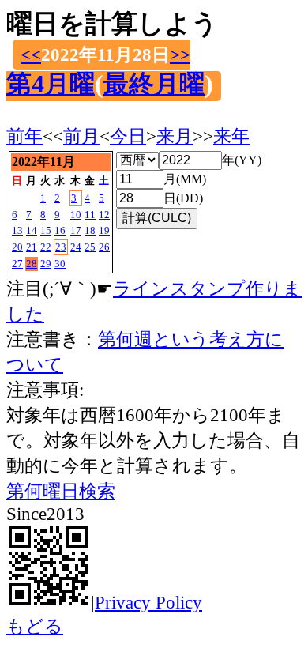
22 (45, 247)
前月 (81, 136)
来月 (174, 136)
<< (31, 54)
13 (17, 230)
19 (104, 230)
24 (75, 247)
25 (90, 247)
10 (75, 214)
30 (60, 263)
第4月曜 (50, 84)
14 (31, 230)
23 (60, 247)
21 (31, 247)
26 (104, 247)
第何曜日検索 (60, 490)
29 (45, 263)
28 (31, 263)
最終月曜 (154, 84)
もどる (34, 626)
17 (75, 230)
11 (90, 214)
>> (180, 54)
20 (17, 247)
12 (104, 214)
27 (17, 263)
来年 (231, 136)
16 (60, 230)
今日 (128, 136)
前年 (24, 136)
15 (45, 230)
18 (90, 230)
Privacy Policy (148, 602)
